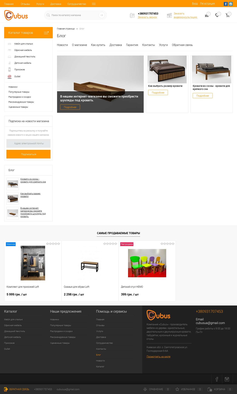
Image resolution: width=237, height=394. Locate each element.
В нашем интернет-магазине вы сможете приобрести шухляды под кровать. (33, 212)
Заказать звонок (147, 17)
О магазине (79, 45)
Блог (12, 170)
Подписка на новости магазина (29, 121)
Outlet (7, 349)
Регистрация (207, 3)
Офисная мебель (13, 325)
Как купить (98, 45)
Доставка (55, 4)
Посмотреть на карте (158, 356)
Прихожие (9, 343)
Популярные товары (19, 92)
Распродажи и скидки (20, 97)
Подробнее (70, 107)
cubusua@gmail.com (210, 323)
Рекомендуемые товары (21, 102)
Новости (62, 45)
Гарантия (132, 45)
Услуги (40, 4)
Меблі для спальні (13, 319)
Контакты (148, 45)
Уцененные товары (18, 107)
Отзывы (25, 4)
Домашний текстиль (14, 331)
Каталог (100, 366)
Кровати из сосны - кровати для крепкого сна (33, 180)
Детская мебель (12, 337)
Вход (195, 3)
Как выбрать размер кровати (30, 195)
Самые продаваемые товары (118, 233)
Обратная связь (182, 45)
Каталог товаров (20, 32)
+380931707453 (43, 389)
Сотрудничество (76, 4)
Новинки (13, 87)
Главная (9, 4)
